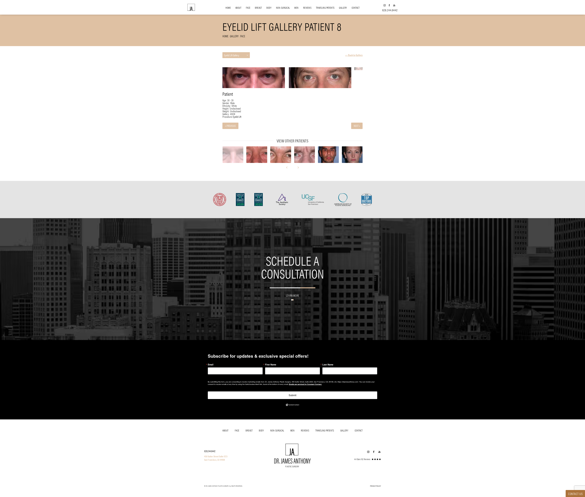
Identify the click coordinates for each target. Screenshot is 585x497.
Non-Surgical (283, 7)
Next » (357, 126)
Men (296, 7)
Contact (356, 7)
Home (228, 7)
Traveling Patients (325, 7)
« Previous (230, 126)
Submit (292, 395)
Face (248, 7)
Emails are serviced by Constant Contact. (305, 384)
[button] (384, 5)
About (238, 7)
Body (268, 7)
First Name (270, 364)
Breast (258, 7)
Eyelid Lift (237, 117)
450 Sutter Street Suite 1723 (215, 456)
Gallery (343, 7)
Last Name (327, 364)
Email (210, 364)
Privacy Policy (375, 486)
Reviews (307, 7)
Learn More (292, 295)
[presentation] (288, 167)
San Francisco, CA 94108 (214, 459)
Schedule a (292, 267)
